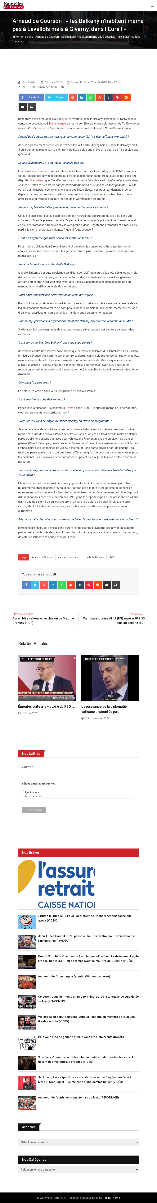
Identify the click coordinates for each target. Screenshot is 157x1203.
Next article (136, 614)
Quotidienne (32, 792)
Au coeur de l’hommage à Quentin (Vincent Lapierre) (74, 976)
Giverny (70, 408)
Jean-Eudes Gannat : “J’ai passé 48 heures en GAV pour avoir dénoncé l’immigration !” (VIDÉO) (86, 938)
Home (19, 36)
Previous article (24, 614)
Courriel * (27, 766)
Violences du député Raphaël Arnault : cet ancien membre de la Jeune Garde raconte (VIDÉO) (86, 1019)
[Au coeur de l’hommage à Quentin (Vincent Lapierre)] (27, 982)
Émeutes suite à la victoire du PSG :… (46, 706)
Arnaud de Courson (42, 557)
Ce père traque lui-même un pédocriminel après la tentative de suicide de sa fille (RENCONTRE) (88, 999)
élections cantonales (69, 557)
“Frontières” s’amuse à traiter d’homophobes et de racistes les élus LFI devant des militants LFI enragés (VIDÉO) (86, 1059)
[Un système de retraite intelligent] (56, 884)
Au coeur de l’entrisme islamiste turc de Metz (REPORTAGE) (78, 1097)
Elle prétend (37, 180)
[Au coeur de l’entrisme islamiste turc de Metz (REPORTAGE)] (27, 1103)
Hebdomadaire (33, 796)
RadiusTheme (111, 1198)
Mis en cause (57, 123)
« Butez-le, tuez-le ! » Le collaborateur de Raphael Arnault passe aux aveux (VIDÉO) (85, 918)
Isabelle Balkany (95, 557)
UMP (111, 557)
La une (29, 36)
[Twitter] (35, 585)
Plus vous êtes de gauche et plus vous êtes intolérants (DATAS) (81, 1037)
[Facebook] (26, 585)
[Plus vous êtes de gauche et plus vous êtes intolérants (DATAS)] (27, 1043)
